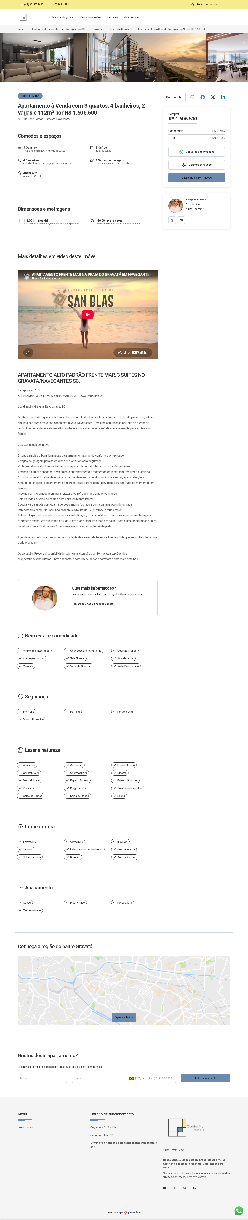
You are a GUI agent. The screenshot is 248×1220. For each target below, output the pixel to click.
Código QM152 (30, 95)
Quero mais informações (197, 177)
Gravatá (97, 29)
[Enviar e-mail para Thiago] (181, 220)
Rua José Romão (120, 29)
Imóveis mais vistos (89, 17)
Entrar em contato (205, 1078)
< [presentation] (9, 61)
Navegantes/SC (75, 29)
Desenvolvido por (115, 1212)
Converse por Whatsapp (199, 151)
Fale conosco (131, 17)
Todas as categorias (60, 17)
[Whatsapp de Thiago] (172, 220)
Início (21, 29)
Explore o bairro (124, 1017)
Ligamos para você (200, 164)
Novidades (112, 17)
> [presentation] (238, 61)
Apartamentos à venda (45, 29)
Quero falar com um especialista (93, 603)
